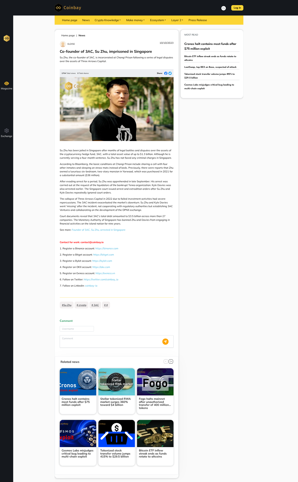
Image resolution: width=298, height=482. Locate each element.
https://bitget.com (103, 254)
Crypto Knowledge (107, 20)
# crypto (81, 305)
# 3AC (95, 305)
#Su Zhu (66, 305)
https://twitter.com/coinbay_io (101, 279)
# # (106, 305)
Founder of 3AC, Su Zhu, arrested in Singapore (98, 229)
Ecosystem (157, 20)
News (86, 20)
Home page (69, 20)
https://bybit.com (102, 260)
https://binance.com (106, 248)
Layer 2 (176, 20)
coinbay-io (91, 285)
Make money (134, 20)
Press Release (198, 20)
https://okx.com (101, 267)
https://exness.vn (105, 273)
